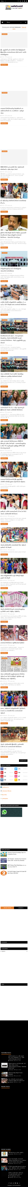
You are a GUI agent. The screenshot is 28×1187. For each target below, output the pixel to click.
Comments (20, 907)
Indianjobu (5, 798)
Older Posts (23, 760)
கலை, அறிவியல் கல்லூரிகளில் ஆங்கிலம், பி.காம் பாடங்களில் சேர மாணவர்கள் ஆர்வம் (13, 711)
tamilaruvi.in (5, 787)
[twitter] (20, 1)
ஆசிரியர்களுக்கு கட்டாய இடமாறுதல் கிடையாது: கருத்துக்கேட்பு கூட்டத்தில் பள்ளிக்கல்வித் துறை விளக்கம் (16, 1057)
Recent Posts (7, 907)
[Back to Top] (19, 1183)
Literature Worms (6, 791)
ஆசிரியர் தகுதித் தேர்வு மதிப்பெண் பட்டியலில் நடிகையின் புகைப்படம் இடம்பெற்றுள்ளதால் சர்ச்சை (15, 1174)
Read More (3, 64)
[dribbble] (22, 1)
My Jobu (4, 794)
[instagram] (24, 1)
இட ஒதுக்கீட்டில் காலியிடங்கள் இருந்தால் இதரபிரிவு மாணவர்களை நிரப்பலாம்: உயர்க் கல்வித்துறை (13, 52)
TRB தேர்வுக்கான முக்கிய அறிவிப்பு (15, 1152)
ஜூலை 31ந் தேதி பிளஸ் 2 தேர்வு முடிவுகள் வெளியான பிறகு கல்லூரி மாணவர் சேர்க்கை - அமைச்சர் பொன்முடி (13, 235)
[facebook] (18, 1)
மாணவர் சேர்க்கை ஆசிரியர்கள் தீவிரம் (12, 643)
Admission (4, 34)
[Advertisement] (14, 79)
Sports (3, 951)
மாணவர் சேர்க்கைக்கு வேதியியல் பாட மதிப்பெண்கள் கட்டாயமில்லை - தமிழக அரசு (12, 111)
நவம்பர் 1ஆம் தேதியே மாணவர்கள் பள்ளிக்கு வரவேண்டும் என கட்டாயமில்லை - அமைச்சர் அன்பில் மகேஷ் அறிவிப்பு (17, 1160)
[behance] (26, 1)
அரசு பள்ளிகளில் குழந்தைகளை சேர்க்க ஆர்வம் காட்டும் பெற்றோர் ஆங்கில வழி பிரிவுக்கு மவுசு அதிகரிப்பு (13, 676)
